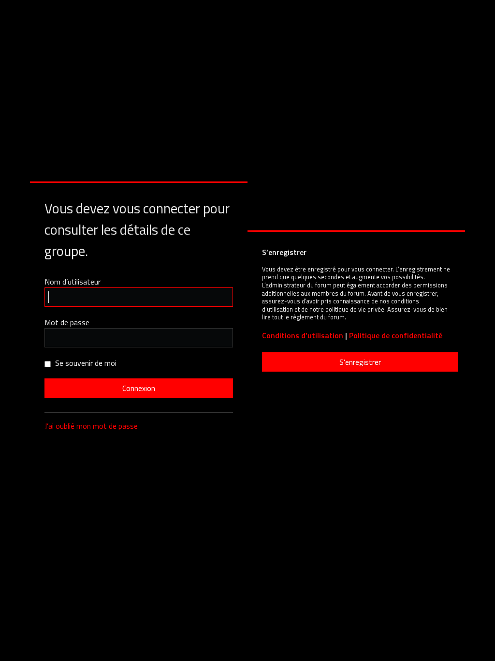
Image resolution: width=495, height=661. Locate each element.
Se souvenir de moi (84, 363)
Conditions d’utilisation (302, 335)
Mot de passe (66, 322)
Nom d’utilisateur (72, 281)
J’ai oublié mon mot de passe (91, 426)
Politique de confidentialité (395, 335)
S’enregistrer (360, 362)
